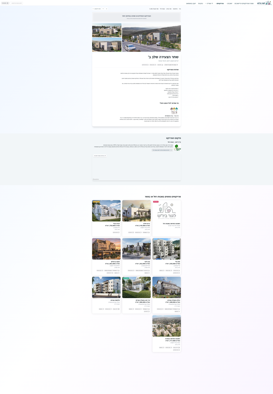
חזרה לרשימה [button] (97, 9)
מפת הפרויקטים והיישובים (244, 3)
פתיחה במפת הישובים (99, 155)
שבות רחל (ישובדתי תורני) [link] (170, 64)
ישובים (229, 3)
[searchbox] (16, 3)
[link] (180, 9)
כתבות (200, 3)
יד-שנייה (210, 3)
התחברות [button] (4, 3)
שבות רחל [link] (162, 9)
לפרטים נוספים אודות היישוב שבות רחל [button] (161, 150)
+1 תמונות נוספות (98, 49)
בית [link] (180, 9)
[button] (151, 37)
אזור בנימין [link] (168, 9)
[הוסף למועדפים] (103, 8)
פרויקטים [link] (175, 9)
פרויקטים (220, 3)
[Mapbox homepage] (96, 179)
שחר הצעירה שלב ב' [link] (153, 9)
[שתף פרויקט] (106, 8)
